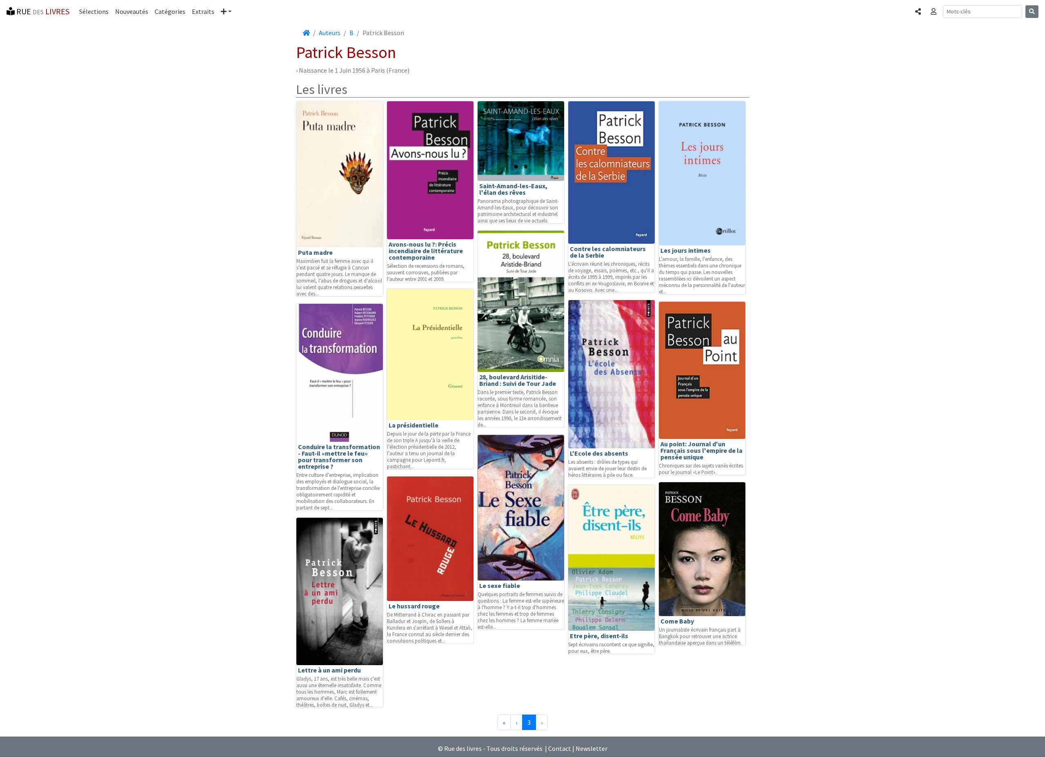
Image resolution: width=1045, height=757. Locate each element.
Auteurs (329, 33)
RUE (42, 11)
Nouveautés (131, 11)
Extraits (203, 11)
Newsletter (591, 748)
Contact (559, 748)
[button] (226, 11)
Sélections (94, 11)
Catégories (170, 11)
